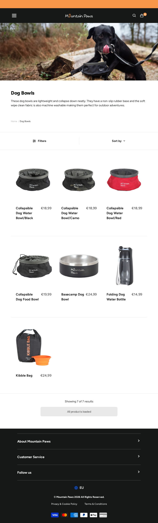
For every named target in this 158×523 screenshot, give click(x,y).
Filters (42, 141)
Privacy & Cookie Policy (64, 504)
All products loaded (79, 411)
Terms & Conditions (96, 504)
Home (14, 121)
